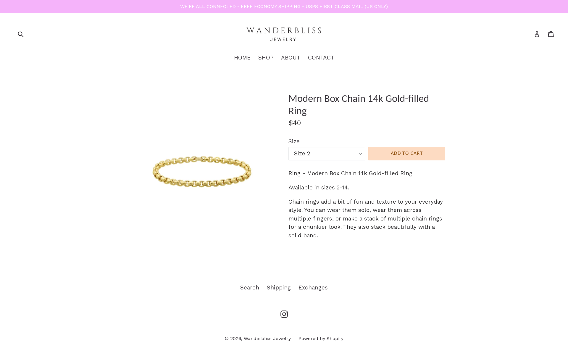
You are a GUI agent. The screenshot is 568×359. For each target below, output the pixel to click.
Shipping (279, 287)
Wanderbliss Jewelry (267, 338)
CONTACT (321, 57)
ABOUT (290, 57)
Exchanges (313, 287)
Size (294, 141)
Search (249, 287)
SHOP (265, 57)
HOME (242, 57)
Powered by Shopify (320, 338)
